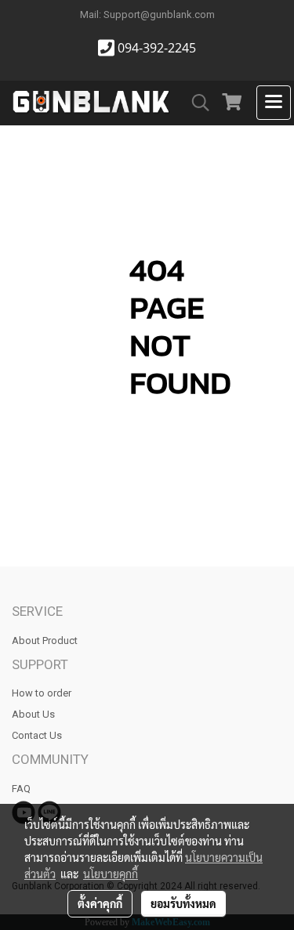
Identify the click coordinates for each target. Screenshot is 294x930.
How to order (41, 693)
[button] (195, 102)
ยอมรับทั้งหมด (183, 903)
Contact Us (37, 735)
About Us (33, 714)
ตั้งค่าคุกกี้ (100, 903)
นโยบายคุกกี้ (110, 874)
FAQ (21, 788)
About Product (45, 640)
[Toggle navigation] (273, 102)
